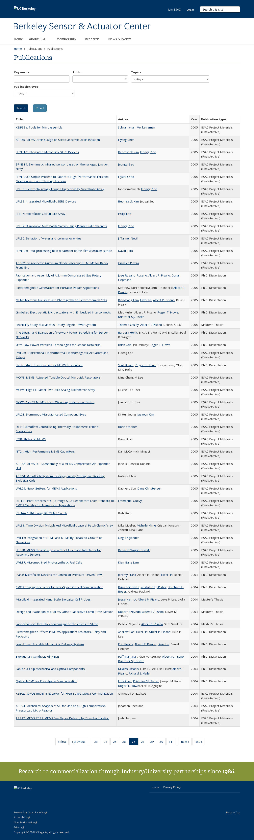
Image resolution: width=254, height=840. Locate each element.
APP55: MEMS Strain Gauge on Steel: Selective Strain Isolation (58, 140)
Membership (67, 39)
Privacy (19, 827)
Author (77, 72)
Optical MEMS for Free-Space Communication (46, 681)
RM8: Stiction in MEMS (31, 439)
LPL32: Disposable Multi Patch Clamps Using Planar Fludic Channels (61, 226)
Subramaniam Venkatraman (136, 127)
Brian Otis (125, 345)
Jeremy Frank (127, 575)
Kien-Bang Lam (128, 300)
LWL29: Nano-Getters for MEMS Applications (46, 488)
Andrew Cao (126, 632)
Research (92, 39)
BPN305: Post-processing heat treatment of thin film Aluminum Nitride (64, 251)
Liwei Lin (146, 300)
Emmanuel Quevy (130, 501)
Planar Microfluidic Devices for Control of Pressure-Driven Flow (59, 575)
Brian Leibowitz (128, 587)
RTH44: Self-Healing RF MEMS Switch (41, 513)
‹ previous (80, 742)
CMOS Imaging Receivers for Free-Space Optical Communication (59, 587)
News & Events (120, 39)
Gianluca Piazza (128, 263)
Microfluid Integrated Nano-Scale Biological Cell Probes (53, 599)
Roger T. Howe (167, 312)
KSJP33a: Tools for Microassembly (39, 127)
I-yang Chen (126, 140)
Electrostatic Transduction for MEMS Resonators (49, 365)
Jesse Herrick (127, 599)
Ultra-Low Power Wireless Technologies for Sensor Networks (58, 345)
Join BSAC (174, 9)
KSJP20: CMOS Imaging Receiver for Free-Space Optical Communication (64, 693)
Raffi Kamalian (127, 656)
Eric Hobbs (125, 644)
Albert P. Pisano (159, 275)
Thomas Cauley (128, 325)
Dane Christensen (149, 488)
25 (116, 742)
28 (144, 742)
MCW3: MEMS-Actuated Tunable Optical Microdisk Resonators (58, 377)
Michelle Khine (146, 525)
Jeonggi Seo (148, 152)
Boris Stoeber (127, 427)
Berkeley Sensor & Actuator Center (82, 26)
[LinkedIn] (25, 795)
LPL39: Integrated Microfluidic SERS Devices (46, 201)
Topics (136, 72)
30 (163, 742)
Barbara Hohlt (127, 332)
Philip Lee (124, 214)
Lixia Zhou (125, 681)
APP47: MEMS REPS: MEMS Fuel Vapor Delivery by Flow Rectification (62, 718)
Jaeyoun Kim (145, 414)
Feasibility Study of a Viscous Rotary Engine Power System (56, 325)
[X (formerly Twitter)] (17, 795)
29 (153, 742)
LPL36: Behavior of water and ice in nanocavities (48, 238)
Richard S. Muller (140, 673)
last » (200, 742)
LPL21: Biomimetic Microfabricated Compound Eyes (51, 414)
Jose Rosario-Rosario (132, 275)
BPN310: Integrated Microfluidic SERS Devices (47, 152)
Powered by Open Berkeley (30, 812)
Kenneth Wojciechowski (134, 550)
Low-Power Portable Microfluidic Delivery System (50, 644)
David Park (125, 251)
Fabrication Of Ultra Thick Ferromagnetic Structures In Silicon (57, 624)
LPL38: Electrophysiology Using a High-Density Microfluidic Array (60, 189)
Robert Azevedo (129, 612)
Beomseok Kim (128, 152)
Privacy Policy (172, 787)
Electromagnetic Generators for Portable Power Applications (57, 288)
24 (107, 742)
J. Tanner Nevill (128, 238)
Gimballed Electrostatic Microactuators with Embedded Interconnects (63, 312)
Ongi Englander (128, 538)
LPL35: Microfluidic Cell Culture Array (40, 214)
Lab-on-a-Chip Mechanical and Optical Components (50, 669)
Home (18, 39)
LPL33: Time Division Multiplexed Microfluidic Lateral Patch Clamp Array (64, 525)
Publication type (26, 87)
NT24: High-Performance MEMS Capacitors (45, 451)
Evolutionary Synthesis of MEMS (37, 656)
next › (186, 742)
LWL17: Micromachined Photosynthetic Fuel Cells (49, 562)
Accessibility (22, 817)
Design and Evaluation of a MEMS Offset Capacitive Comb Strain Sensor (64, 612)
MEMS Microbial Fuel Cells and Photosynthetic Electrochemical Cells (61, 300)
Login (190, 9)
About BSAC (38, 39)
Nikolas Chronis (128, 669)
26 (125, 742)
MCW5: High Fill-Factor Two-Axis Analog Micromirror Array (55, 390)
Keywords (21, 72)
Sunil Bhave (125, 365)
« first (63, 742)
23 (97, 742)
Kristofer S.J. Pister (131, 317)
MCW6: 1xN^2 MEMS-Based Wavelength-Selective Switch (55, 402)
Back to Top (233, 812)
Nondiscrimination (25, 822)
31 (172, 742)
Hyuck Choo (126, 177)
